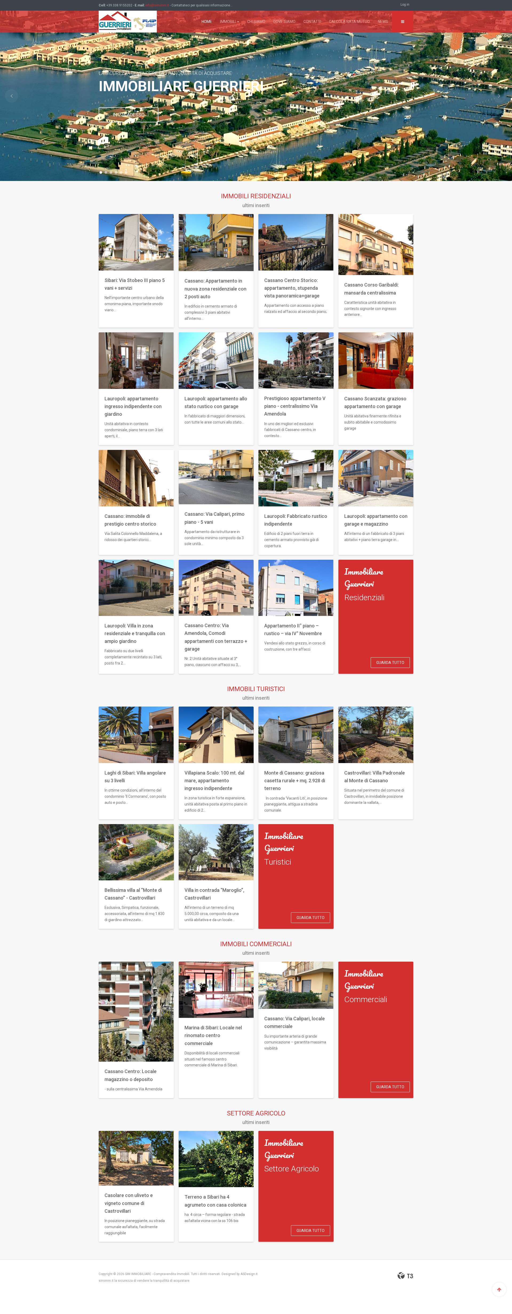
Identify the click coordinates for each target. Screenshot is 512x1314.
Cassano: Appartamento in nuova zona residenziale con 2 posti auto (215, 288)
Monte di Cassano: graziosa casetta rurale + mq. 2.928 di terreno (294, 780)
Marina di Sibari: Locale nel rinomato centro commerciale (213, 1035)
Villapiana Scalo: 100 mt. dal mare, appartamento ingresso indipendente (214, 780)
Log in (405, 4)
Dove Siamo (284, 21)
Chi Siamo (256, 21)
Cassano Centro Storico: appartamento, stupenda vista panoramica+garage (291, 288)
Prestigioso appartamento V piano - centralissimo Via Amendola (295, 406)
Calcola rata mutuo (349, 21)
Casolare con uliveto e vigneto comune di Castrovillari (129, 1203)
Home (207, 21)
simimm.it (106, 1281)
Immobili (228, 21)
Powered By (405, 1276)
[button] (11, 96)
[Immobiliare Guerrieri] (123, 22)
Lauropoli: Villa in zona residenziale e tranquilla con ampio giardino (135, 633)
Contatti (312, 21)
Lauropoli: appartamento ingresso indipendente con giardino (133, 406)
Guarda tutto (390, 662)
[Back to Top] (499, 1289)
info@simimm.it (157, 5)
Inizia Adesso (129, 115)
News (383, 21)
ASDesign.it (249, 1274)
